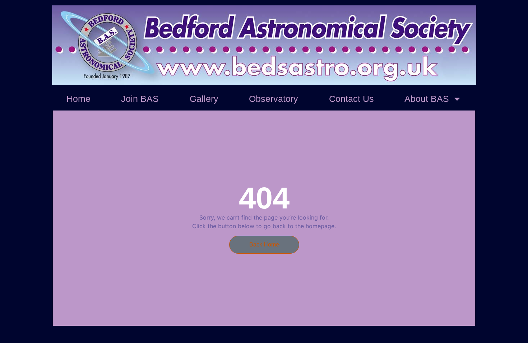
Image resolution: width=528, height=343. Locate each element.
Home (78, 99)
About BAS (426, 99)
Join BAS (140, 99)
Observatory (273, 99)
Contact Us (351, 99)
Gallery (204, 99)
